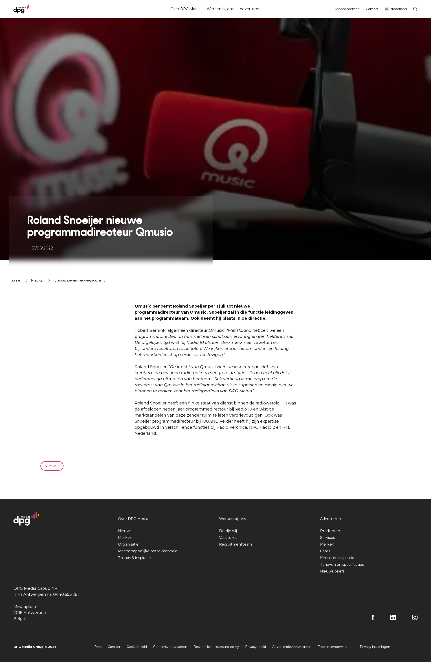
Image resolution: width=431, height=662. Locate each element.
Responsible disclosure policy (216, 647)
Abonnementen (347, 9)
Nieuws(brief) (332, 571)
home (15, 280)
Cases (325, 551)
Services (327, 537)
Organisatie (128, 544)
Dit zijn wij (228, 531)
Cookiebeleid (137, 647)
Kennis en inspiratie (337, 558)
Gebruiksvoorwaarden (170, 647)
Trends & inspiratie (134, 558)
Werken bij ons (220, 9)
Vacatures (228, 537)
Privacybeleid (255, 647)
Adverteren (250, 9)
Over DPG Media (185, 9)
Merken (125, 537)
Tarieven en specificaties (342, 564)
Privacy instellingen (375, 647)
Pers (97, 647)
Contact (372, 9)
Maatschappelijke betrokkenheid (148, 551)
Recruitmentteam (235, 544)
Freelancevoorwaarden (336, 647)
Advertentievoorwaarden (291, 647)
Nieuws (37, 280)
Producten (330, 531)
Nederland (398, 9)
